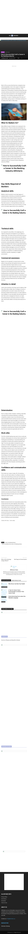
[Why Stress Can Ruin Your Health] (4, 585)
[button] (2, 35)
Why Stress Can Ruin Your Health (16, 583)
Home (2, 38)
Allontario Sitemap (5, 926)
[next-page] (4, 602)
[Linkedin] (18, 62)
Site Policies (3, 898)
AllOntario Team (5, 58)
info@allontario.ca (11, 918)
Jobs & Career (11, 38)
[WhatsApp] (15, 62)
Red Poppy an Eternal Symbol (20, 559)
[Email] (21, 62)
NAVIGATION (4, 923)
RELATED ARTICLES (6, 580)
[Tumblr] (24, 62)
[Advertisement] (14, 2)
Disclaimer (3, 900)
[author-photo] (14, 567)
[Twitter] (9, 62)
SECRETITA (4, 636)
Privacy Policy (4, 896)
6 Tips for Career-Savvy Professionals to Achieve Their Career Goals (16, 591)
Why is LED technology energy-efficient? (6, 560)
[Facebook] (6, 62)
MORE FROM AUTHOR (16, 580)
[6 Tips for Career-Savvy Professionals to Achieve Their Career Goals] (4, 593)
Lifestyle (5, 38)
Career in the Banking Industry (10, 542)
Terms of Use (4, 902)
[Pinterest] (12, 62)
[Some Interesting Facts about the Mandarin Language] (4, 599)
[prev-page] (2, 602)
